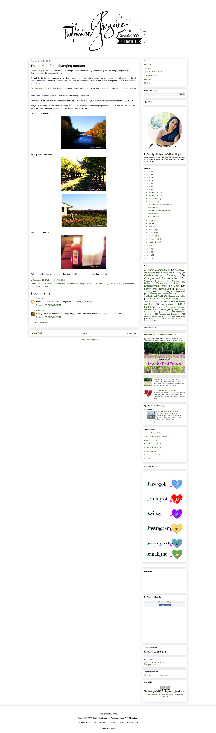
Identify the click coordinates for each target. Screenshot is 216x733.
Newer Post (36, 333)
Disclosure (148, 83)
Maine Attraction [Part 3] (152, 451)
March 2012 (153, 236)
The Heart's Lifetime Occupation (165, 390)
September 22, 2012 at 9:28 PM (48, 305)
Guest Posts (181, 294)
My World (165, 312)
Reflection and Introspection (154, 316)
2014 (149, 184)
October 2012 (154, 199)
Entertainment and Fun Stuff (161, 285)
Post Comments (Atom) (89, 340)
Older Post (132, 333)
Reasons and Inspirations (170, 314)
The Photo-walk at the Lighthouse (160, 204)
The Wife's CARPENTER (153, 72)
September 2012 (155, 202)
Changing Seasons (110, 284)
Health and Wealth (155, 296)
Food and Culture (41, 286)
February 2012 (154, 239)
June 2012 (153, 227)
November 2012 (155, 196)
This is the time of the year (41, 88)
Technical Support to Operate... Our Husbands (160, 433)
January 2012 (154, 242)
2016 (149, 178)
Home (84, 333)
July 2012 (152, 223)
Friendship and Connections (160, 294)
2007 (149, 258)
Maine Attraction (154, 217)
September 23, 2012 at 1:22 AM (48, 317)
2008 (149, 255)
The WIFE (147, 68)
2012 (149, 190)
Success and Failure (157, 319)
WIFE (169, 154)
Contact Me (148, 79)
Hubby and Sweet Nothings (163, 298)
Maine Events (160, 310)
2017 (149, 175)
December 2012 (155, 192)
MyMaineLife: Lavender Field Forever (160, 335)
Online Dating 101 (150, 75)
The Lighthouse (153, 214)
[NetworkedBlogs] (165, 602)
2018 (149, 171)
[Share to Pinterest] (64, 280)
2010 (149, 249)
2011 (149, 246)
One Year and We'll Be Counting (155, 436)
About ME (147, 64)
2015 (149, 181)
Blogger (113, 728)
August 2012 (153, 220)
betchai (39, 310)
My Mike (147, 458)
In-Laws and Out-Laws (150, 301)
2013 (149, 187)
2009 (149, 252)
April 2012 (152, 233)
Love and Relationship (166, 307)
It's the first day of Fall (39, 71)
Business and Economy (171, 273)
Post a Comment (40, 322)
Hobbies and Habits (176, 296)
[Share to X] (60, 280)
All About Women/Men (46, 284)
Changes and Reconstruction (90, 284)
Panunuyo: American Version (154, 455)
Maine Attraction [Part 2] (152, 447)
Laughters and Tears (167, 301)
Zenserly (39, 298)
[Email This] (55, 280)
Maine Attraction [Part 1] (152, 444)
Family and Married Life (157, 288)
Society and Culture (177, 316)
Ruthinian (150, 409)
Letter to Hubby (167, 304)
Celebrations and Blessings (66, 284)
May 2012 (152, 230)
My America (175, 310)
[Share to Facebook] (62, 280)
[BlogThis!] (58, 280)
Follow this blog (165, 605)
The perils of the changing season (160, 210)
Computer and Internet (170, 283)
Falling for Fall (153, 207)
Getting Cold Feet (150, 440)
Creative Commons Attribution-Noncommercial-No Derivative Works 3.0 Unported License (165, 694)
